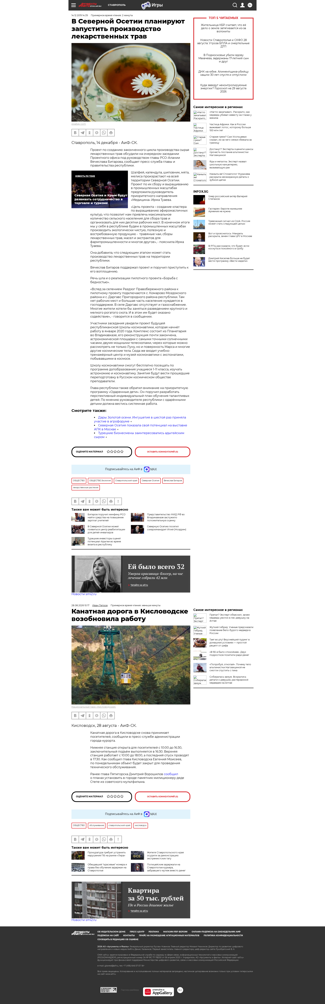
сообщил (171, 774)
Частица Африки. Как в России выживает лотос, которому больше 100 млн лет (230, 127)
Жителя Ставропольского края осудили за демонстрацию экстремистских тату (165, 855)
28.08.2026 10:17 (80, 605)
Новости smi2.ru (83, 594)
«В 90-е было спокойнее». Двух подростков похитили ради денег (229, 653)
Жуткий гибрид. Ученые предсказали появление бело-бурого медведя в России (231, 630)
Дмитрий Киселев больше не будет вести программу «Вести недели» (229, 259)
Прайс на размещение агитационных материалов (169, 935)
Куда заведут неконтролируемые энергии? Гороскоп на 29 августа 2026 (223, 88)
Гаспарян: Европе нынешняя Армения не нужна (225, 210)
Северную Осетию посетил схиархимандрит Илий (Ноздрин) (166, 528)
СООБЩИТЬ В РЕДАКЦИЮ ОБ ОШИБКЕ (117, 939)
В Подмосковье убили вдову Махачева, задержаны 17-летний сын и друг (223, 58)
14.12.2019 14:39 (79, 15)
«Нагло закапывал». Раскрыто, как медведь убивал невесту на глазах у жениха (231, 114)
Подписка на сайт (108, 935)
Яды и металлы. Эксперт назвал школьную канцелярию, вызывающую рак (228, 164)
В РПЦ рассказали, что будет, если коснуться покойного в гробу (228, 247)
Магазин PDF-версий (175, 932)
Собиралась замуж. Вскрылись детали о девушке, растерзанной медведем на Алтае (229, 679)
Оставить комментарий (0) (162, 452)
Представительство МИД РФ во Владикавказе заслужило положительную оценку (166, 517)
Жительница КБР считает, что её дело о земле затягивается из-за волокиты (223, 28)
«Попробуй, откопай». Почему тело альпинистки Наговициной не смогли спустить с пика (230, 667)
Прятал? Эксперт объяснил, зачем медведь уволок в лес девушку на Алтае (230, 617)
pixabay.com (78, 124)
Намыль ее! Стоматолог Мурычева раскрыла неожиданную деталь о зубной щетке (230, 177)
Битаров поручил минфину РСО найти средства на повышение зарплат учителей (106, 517)
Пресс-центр (137, 932)
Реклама (154, 932)
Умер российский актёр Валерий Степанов (227, 197)
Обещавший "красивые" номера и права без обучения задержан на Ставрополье (107, 867)
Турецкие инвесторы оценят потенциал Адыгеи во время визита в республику (104, 541)
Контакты (129, 935)
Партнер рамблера (130, 990)
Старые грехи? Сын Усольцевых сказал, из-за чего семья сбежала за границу (231, 139)
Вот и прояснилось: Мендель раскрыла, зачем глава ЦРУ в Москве (230, 235)
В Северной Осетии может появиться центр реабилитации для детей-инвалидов (106, 529)
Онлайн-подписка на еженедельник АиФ (216, 932)
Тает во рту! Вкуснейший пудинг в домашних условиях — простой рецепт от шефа (230, 642)
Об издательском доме (111, 932)
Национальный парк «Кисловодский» (93, 706)
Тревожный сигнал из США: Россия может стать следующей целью (229, 222)
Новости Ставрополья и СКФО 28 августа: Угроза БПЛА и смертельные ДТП (223, 43)
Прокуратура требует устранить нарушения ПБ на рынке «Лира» (107, 854)
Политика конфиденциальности (223, 935)
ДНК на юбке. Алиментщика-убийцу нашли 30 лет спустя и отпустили (223, 73)
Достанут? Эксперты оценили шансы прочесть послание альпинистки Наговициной (231, 152)
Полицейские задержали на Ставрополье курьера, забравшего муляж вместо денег (166, 867)
